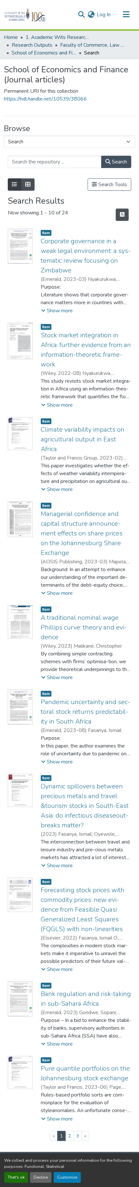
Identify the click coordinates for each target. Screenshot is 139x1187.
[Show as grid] (28, 184)
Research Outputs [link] (32, 45)
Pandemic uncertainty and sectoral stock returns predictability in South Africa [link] (85, 712)
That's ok (16, 1177)
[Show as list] (14, 184)
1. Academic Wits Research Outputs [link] (58, 37)
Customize (67, 1177)
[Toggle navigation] (126, 14)
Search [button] (119, 161)
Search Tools (112, 184)
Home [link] (11, 37)
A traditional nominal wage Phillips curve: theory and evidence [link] (84, 627)
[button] (36, 14)
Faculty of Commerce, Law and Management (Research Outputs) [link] (92, 45)
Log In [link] (104, 14)
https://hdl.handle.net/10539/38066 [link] (45, 98)
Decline (41, 1177)
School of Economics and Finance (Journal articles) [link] (44, 52)
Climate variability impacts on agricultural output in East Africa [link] (82, 439)
